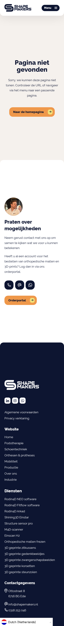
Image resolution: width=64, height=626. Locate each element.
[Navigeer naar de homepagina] (17, 8)
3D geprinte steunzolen (20, 572)
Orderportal (17, 300)
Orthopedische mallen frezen (25, 541)
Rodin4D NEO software (20, 499)
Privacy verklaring (16, 418)
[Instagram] (15, 401)
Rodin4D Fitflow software (22, 505)
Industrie (10, 479)
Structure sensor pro (18, 523)
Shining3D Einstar (16, 517)
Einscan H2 (12, 535)
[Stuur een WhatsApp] (30, 285)
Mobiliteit (11, 461)
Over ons (10, 473)
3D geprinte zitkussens (20, 547)
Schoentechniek (15, 449)
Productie (11, 467)
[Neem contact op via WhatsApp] (23, 401)
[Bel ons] (9, 285)
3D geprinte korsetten (19, 566)
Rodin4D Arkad (14, 511)
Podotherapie (13, 443)
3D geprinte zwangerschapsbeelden (29, 560)
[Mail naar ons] (19, 285)
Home (8, 437)
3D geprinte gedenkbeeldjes (24, 554)
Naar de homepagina (28, 112)
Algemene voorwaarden (21, 412)
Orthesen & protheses (19, 455)
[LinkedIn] (7, 401)
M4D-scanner (13, 529)
